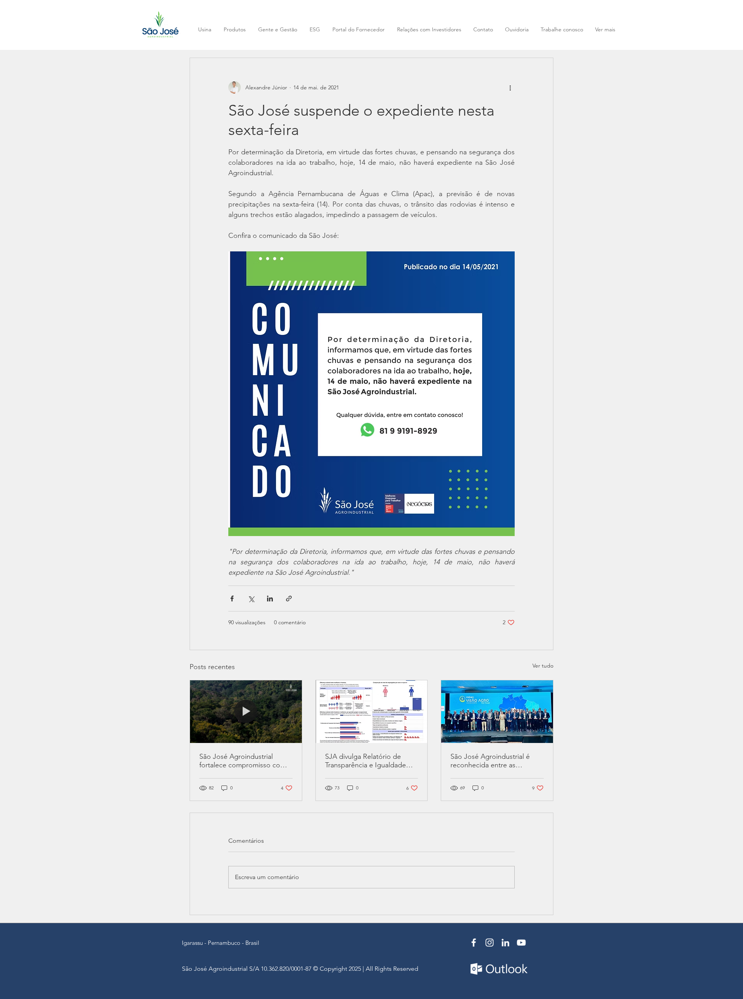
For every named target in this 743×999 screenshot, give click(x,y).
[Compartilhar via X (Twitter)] (251, 598)
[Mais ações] (510, 87)
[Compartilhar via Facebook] (232, 598)
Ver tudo (542, 665)
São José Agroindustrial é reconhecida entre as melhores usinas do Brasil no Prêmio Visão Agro (494, 760)
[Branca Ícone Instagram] (489, 942)
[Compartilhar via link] (289, 598)
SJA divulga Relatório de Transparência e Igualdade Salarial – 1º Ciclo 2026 (365, 760)
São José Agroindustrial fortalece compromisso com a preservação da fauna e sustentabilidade (245, 760)
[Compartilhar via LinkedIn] (270, 598)
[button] (605, 29)
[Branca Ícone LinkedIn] (505, 942)
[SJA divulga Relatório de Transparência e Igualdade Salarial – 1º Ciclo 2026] (372, 711)
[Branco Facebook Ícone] (473, 942)
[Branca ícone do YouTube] (521, 942)
